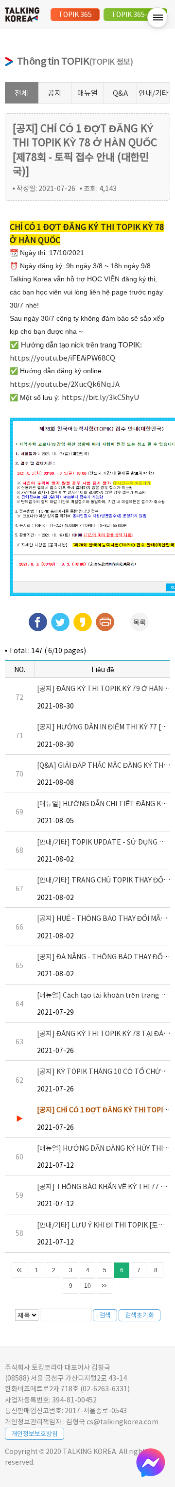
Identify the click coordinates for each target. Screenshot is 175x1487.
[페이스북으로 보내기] (38, 622)
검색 (105, 1314)
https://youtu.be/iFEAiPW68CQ (62, 357)
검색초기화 (139, 1314)
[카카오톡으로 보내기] (82, 622)
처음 (19, 1270)
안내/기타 (154, 92)
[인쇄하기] (105, 622)
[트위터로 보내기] (60, 622)
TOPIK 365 (75, 14)
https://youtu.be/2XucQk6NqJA (65, 384)
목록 (139, 622)
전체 (21, 92)
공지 (54, 92)
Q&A (120, 92)
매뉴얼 (87, 92)
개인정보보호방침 (34, 1433)
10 (87, 1285)
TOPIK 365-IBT (135, 14)
